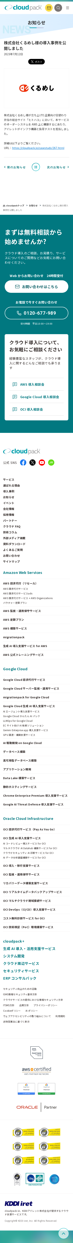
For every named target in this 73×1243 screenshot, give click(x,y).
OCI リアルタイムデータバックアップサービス (32, 892)
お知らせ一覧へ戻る (37, 167)
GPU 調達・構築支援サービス (19, 735)
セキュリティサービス (21, 970)
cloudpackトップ (15, 205)
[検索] (58, 8)
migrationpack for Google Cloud (26, 697)
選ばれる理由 (11, 485)
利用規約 (60, 1016)
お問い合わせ (11, 555)
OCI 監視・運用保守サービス (21, 874)
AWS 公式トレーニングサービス (23, 655)
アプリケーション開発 (17, 769)
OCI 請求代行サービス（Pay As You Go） (29, 829)
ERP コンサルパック (20, 978)
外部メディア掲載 (14, 538)
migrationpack (13, 637)
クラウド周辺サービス (21, 963)
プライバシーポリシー (45, 1005)
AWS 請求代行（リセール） (20, 583)
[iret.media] (51, 462)
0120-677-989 (40, 313)
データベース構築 (14, 752)
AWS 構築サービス (15, 628)
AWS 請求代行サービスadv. (18, 593)
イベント (8, 503)
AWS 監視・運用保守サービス (22, 611)
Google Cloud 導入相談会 (39, 396)
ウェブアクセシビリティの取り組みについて (27, 1016)
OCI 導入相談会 (31, 409)
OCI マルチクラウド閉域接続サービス (27, 901)
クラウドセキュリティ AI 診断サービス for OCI (28, 853)
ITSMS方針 (9, 1005)
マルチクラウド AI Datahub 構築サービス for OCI (30, 848)
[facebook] (23, 462)
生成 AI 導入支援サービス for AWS (25, 646)
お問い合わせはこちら (40, 286)
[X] (32, 462)
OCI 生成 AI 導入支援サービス (22, 838)
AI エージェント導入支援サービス (21, 711)
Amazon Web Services (22, 572)
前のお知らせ (16, 167)
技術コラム (10, 532)
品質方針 (24, 1005)
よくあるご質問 (13, 549)
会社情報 (8, 508)
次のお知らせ (56, 167)
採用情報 (8, 514)
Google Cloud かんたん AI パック (21, 716)
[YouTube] (42, 462)
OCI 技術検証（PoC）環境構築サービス (28, 927)
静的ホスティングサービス (20, 787)
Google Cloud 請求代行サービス (24, 680)
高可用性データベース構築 (20, 760)
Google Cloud (15, 668)
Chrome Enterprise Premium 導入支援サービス (35, 795)
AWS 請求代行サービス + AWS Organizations (28, 598)
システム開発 (14, 956)
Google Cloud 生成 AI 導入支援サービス (29, 706)
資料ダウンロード (14, 543)
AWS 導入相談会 (32, 384)
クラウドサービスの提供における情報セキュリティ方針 (33, 1000)
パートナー (10, 520)
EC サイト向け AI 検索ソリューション (23, 725)
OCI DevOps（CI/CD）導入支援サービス (29, 909)
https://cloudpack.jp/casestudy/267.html (38, 148)
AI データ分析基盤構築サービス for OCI (24, 857)
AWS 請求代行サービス (15, 589)
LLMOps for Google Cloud (18, 721)
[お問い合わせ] (49, 8)
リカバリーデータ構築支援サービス (25, 883)
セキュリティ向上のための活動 (20, 989)
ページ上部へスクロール (68, 1233)
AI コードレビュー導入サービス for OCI (24, 843)
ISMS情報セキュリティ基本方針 (20, 994)
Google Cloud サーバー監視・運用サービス (31, 688)
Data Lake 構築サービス (19, 778)
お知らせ (33, 205)
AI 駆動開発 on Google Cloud (22, 743)
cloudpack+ (13, 941)
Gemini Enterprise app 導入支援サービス (25, 730)
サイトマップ (11, 561)
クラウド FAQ (11, 526)
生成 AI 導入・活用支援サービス (29, 948)
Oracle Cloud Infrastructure (28, 818)
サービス (8, 479)
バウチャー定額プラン (15, 603)
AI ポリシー (32, 1010)
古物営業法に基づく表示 (16, 1021)
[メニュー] (67, 8)
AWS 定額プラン (13, 620)
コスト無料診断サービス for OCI (24, 918)
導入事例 (8, 491)
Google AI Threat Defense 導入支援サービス (33, 804)
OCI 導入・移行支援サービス (21, 865)
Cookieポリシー (12, 1010)
